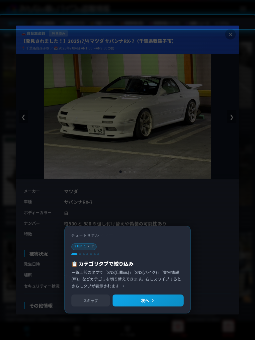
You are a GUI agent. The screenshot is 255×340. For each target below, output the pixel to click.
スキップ (90, 300)
